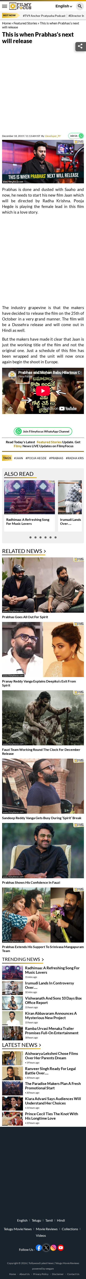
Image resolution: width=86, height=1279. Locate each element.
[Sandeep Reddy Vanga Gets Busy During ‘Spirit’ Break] (43, 787)
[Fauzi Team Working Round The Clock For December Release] (43, 718)
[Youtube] (61, 1248)
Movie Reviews (47, 1229)
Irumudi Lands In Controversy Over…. (49, 985)
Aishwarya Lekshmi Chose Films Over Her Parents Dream (51, 1055)
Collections (70, 1229)
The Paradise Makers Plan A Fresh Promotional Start (53, 1085)
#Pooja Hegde (36, 458)
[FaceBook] (39, 1248)
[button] (30, 537)
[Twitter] (46, 1248)
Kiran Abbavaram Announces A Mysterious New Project (51, 1015)
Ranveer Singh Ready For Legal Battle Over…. (50, 1070)
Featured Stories (25, 23)
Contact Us (73, 1274)
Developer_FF (51, 136)
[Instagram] (53, 1248)
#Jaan (18, 458)
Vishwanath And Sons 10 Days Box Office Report (53, 1000)
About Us (24, 1274)
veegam (50, 1268)
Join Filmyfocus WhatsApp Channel (46, 431)
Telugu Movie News (18, 1229)
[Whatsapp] (81, 136)
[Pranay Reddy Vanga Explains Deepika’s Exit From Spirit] (43, 650)
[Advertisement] (43, 89)
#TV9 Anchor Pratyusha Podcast (44, 15)
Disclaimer (58, 1274)
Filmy (18, 446)
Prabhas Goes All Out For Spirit (25, 617)
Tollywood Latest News (41, 1263)
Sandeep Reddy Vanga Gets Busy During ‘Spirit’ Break (41, 818)
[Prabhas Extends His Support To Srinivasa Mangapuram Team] (43, 915)
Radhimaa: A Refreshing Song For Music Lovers (27, 521)
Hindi (61, 1220)
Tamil (49, 1220)
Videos (41, 1235)
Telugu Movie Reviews (67, 1263)
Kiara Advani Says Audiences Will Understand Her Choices (53, 1100)
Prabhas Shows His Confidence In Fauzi (31, 882)
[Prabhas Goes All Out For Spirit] (43, 585)
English (62, 6)
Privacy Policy (40, 1274)
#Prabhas (56, 458)
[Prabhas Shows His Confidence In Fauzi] (43, 851)
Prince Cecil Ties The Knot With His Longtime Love (51, 1115)
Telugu (36, 1220)
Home (6, 23)
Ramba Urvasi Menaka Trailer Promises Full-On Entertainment (51, 1030)
